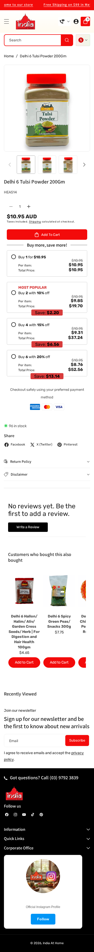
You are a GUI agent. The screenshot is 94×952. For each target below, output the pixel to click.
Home (9, 56)
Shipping (35, 221)
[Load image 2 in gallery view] (47, 164)
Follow (43, 919)
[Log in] (76, 21)
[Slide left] (9, 164)
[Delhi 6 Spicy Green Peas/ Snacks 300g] (59, 591)
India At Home (53, 943)
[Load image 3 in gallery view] (68, 164)
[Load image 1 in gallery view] (26, 164)
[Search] (67, 40)
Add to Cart (24, 662)
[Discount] (83, 40)
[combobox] (38, 40)
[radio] (47, 263)
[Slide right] (84, 164)
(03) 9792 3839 (64, 778)
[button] (8, 21)
